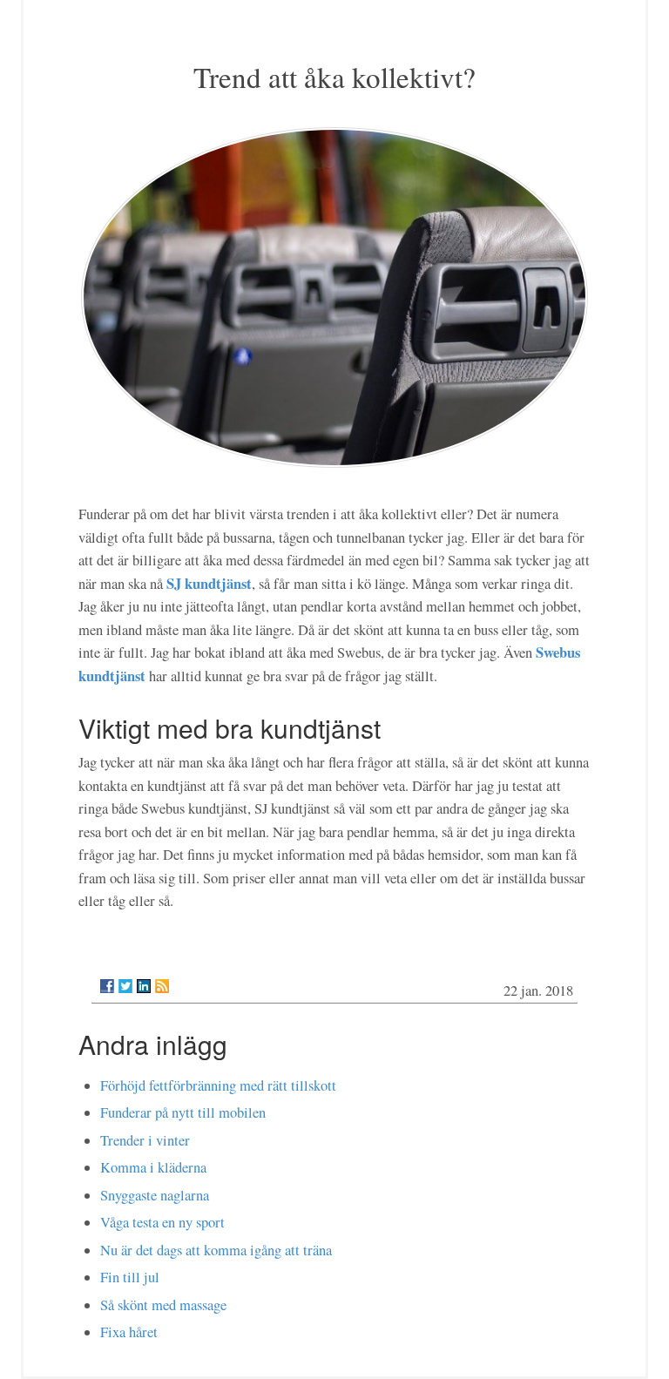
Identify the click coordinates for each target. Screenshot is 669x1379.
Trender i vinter (145, 1140)
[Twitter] (125, 986)
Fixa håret (129, 1332)
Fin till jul (129, 1277)
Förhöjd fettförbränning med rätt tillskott (218, 1085)
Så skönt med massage (163, 1305)
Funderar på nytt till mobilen (183, 1112)
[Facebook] (107, 986)
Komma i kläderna (153, 1167)
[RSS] (162, 986)
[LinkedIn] (144, 986)
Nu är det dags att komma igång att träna (216, 1250)
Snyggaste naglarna (154, 1195)
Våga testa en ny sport (162, 1222)
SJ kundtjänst (209, 583)
